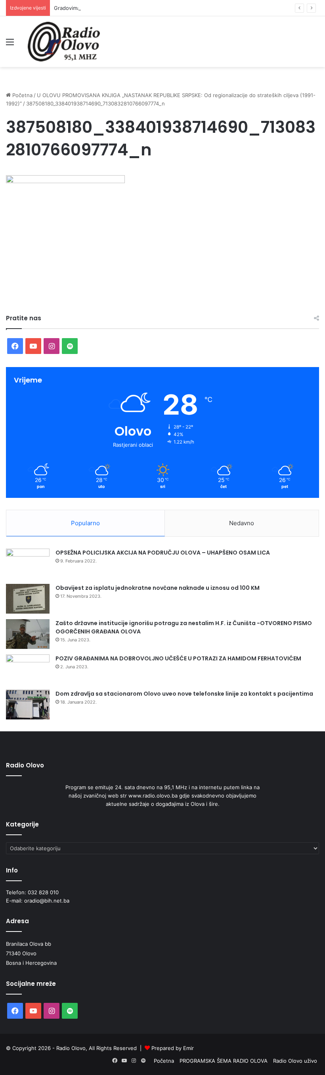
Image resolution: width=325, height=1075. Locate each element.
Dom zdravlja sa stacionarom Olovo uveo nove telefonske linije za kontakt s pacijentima (184, 694)
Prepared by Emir (172, 1048)
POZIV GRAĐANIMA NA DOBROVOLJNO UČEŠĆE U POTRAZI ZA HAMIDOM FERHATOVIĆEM (178, 658)
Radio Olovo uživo (295, 1061)
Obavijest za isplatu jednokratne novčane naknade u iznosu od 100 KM (157, 588)
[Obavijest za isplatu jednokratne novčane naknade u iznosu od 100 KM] (28, 599)
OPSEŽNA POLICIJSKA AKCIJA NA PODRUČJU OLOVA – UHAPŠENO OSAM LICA (162, 553)
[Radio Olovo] (64, 41)
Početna (21, 95)
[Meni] (10, 45)
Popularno (85, 523)
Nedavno (241, 523)
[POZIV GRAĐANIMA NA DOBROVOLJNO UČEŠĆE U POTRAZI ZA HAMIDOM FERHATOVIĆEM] (28, 669)
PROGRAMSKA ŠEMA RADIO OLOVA (224, 1061)
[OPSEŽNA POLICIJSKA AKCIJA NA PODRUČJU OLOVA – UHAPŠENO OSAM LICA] (28, 563)
